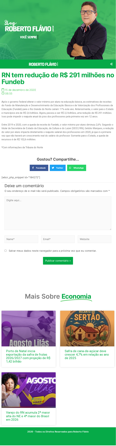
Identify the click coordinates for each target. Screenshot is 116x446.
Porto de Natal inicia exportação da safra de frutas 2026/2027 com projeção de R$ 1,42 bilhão (28, 356)
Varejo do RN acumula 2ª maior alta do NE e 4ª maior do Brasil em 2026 (28, 416)
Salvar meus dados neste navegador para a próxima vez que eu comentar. (53, 250)
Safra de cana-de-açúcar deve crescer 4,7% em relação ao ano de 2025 (87, 354)
